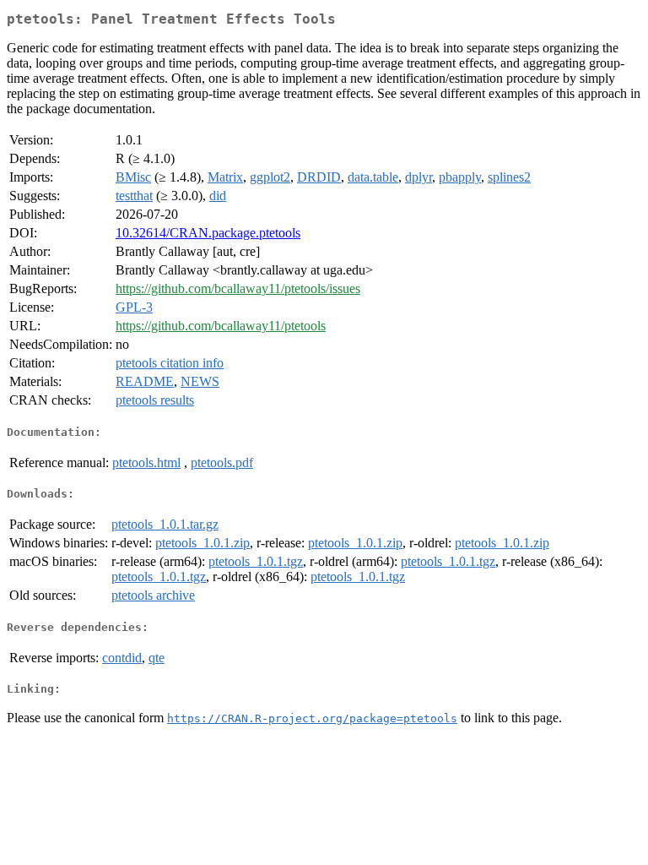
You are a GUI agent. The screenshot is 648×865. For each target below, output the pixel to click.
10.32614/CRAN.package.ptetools (208, 233)
